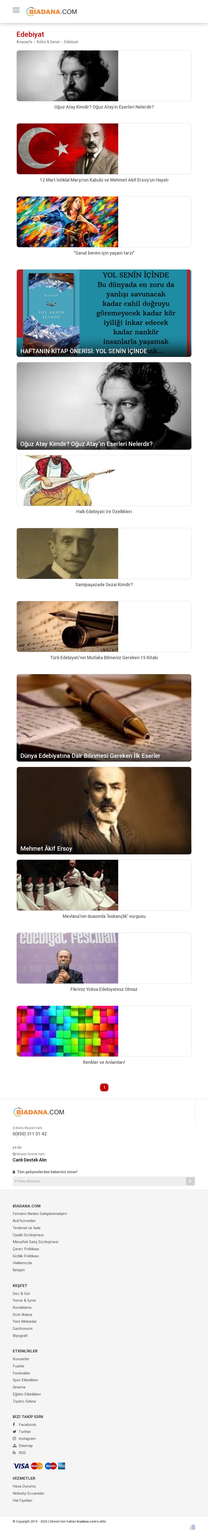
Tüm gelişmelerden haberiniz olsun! (46, 1172)
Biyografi (20, 1335)
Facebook (27, 1424)
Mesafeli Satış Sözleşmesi (35, 1242)
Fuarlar (18, 1366)
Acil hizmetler (24, 1221)
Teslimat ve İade (27, 1228)
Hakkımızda (22, 1263)
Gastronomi (22, 1328)
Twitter (24, 1431)
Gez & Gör (21, 1293)
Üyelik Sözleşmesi (28, 1235)
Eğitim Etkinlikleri (27, 1394)
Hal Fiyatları (22, 1500)
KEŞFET (20, 1285)
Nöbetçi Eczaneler (28, 1493)
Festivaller (21, 1373)
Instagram (27, 1438)
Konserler (21, 1359)
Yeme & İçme (24, 1300)
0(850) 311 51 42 (30, 1133)
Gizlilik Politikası (26, 1256)
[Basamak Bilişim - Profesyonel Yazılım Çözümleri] (192, 1526)
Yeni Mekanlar (25, 1321)
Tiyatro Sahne (24, 1401)
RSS (22, 1453)
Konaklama (22, 1307)
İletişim (19, 1270)
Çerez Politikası (26, 1249)
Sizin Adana (22, 1314)
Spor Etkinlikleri (25, 1380)
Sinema (19, 1387)
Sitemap (25, 1445)
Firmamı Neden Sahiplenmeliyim (40, 1213)
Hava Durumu (24, 1486)
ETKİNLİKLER (25, 1351)
